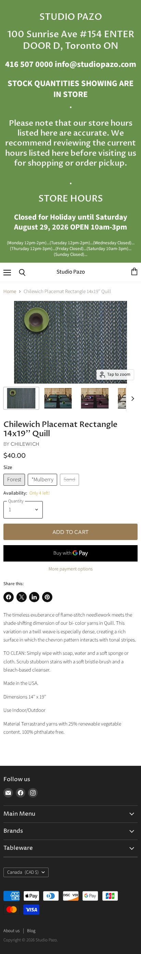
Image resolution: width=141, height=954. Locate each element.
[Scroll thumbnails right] (131, 398)
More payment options (71, 569)
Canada (23, 872)
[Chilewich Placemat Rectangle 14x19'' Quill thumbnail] (21, 398)
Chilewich (25, 444)
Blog (31, 931)
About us (11, 931)
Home (9, 291)
